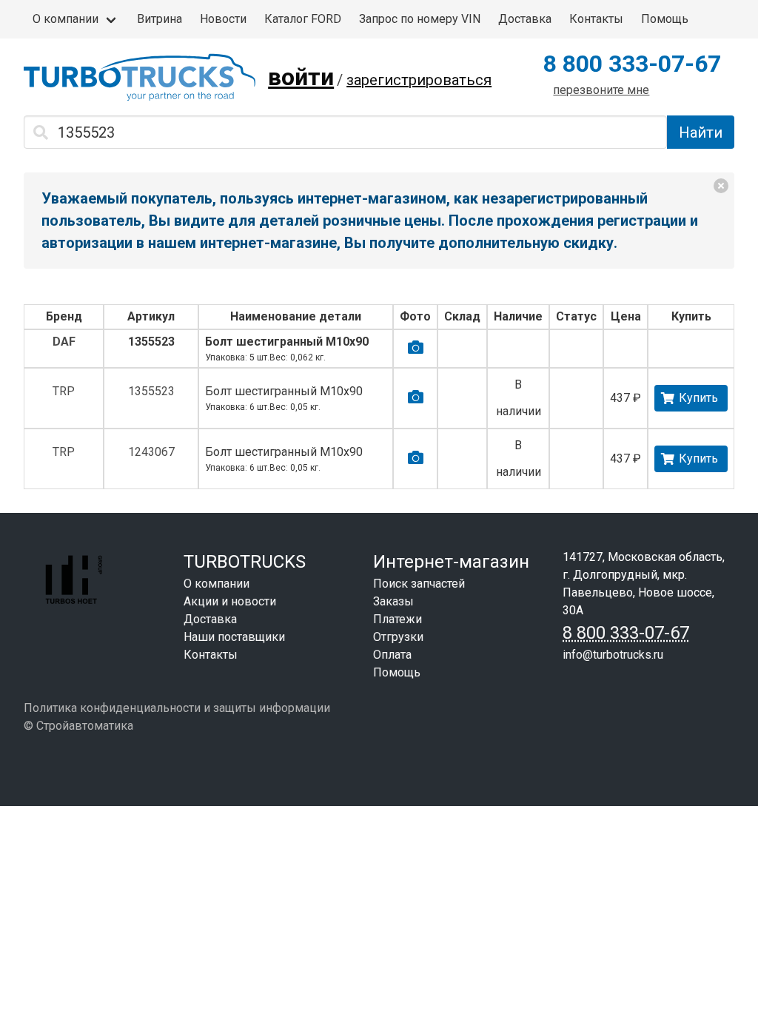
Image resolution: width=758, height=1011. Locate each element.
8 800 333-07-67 (632, 64)
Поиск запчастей (419, 584)
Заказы (393, 601)
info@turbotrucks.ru (613, 655)
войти (301, 77)
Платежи (397, 619)
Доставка (524, 19)
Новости (223, 19)
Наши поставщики (234, 637)
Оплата (392, 655)
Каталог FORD (302, 19)
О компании (65, 19)
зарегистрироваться (419, 80)
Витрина (159, 19)
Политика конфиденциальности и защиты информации (177, 708)
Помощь (664, 19)
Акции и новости (230, 601)
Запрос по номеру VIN (419, 19)
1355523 (151, 342)
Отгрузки (398, 637)
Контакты (596, 19)
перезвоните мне (601, 90)
